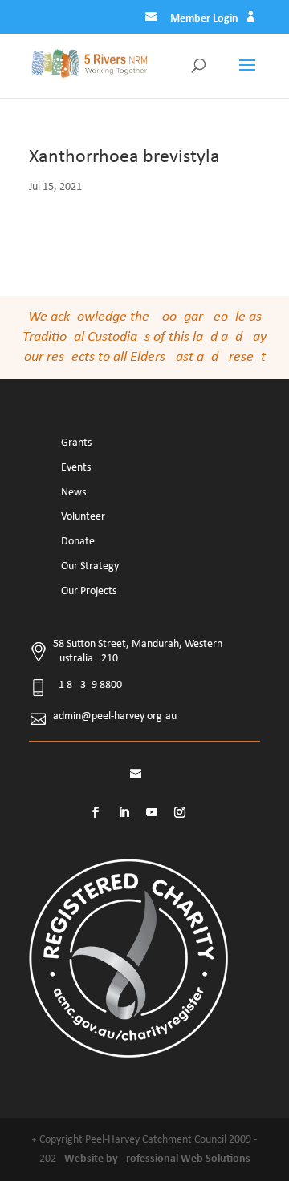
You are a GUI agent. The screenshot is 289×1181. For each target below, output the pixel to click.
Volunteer (83, 517)
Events (76, 468)
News (73, 493)
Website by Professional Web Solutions (157, 1159)
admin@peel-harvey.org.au (115, 716)
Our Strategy (90, 566)
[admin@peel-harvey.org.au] (152, 19)
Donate (78, 542)
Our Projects (88, 591)
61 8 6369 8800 (87, 685)
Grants (76, 443)
